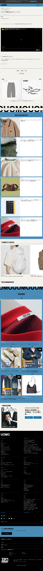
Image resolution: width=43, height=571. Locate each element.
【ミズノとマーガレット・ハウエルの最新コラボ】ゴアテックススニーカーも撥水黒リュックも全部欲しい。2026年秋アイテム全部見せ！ (31, 140)
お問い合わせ (23, 552)
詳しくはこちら (33, 1)
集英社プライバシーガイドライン (12, 553)
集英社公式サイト (11, 552)
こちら (26, 561)
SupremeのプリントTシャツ (5, 18)
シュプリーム (9, 14)
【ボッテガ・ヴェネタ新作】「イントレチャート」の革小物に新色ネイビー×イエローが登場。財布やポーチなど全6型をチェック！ (30, 200)
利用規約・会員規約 (24, 553)
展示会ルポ (2, 397)
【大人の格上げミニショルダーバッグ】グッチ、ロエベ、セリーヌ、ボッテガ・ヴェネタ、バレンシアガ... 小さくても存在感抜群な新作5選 (30, 180)
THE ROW (23, 398)
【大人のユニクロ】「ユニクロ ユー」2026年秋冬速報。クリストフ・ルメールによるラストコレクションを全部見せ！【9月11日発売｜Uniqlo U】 (30, 220)
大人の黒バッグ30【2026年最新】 (26, 397)
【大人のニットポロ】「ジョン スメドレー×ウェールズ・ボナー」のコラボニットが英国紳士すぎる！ (30, 120)
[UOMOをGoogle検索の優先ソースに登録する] (21, 74)
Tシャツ (2, 14)
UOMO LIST (23, 396)
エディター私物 (5, 14)
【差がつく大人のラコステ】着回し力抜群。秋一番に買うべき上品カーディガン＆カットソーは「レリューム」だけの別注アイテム (31, 160)
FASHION (2, 396)
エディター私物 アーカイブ (5, 9)
